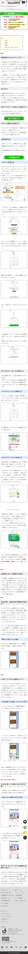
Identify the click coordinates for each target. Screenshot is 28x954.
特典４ (6, 45)
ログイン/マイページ (21, 892)
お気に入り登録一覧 (20, 900)
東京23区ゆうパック (6, 898)
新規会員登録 (19, 895)
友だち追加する (14, 118)
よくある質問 (5, 903)
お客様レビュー (5, 919)
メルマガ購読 (19, 898)
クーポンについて (6, 913)
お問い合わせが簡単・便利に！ (12, 47)
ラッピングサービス (6, 916)
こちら (7, 942)
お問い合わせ (5, 906)
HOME (2, 6)
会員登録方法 (14, 157)
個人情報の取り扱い (6, 900)
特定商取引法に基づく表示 (8, 895)
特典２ (6, 42)
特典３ (6, 43)
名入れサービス (5, 921)
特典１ (6, 40)
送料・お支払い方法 (6, 892)
